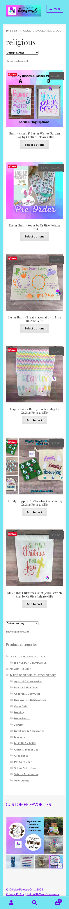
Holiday (19, 712)
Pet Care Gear (23, 761)
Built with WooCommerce (42, 894)
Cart (53, 899)
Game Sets (20, 706)
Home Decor (22, 718)
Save (13, 74)
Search (34, 903)
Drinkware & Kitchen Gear (30, 699)
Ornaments (21, 755)
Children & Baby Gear (27, 693)
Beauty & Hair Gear (26, 687)
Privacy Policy (15, 894)
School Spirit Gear (25, 768)
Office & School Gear (27, 749)
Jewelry (18, 724)
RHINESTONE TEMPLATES (30, 662)
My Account (11, 903)
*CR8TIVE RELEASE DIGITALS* (28, 656)
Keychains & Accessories (29, 730)
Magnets (19, 737)
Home (13, 30)
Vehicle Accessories (26, 774)
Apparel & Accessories (28, 681)
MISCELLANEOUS (25, 743)
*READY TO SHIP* (20, 668)
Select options (34, 144)
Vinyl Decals (21, 780)
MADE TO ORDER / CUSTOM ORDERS (33, 675)
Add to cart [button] (34, 420)
